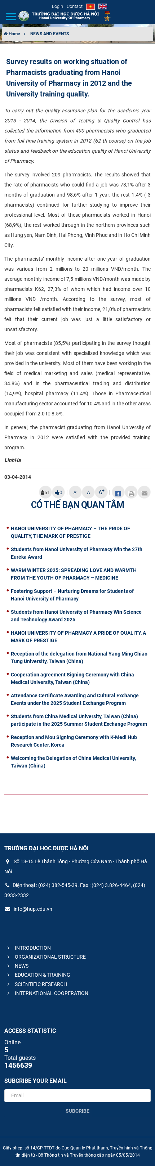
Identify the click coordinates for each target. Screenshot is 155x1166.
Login (57, 6)
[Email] (144, 492)
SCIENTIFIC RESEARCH (40, 984)
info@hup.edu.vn (32, 909)
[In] (131, 492)
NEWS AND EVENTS (49, 33)
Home (14, 33)
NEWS (21, 966)
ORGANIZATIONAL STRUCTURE (50, 957)
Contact (75, 6)
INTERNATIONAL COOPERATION (51, 993)
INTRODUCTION (32, 948)
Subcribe (77, 1111)
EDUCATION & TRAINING (42, 975)
